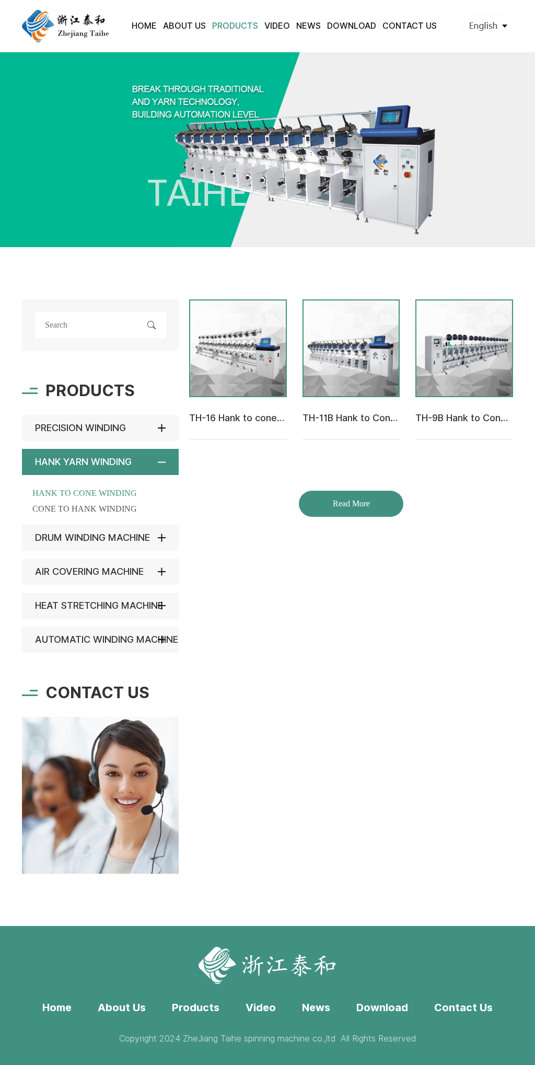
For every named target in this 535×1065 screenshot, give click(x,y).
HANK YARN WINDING (83, 461)
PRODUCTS (235, 26)
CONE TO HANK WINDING (84, 508)
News (316, 1007)
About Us (122, 1007)
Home (57, 1007)
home (144, 26)
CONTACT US (409, 26)
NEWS (308, 26)
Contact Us (463, 1007)
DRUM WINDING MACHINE (92, 537)
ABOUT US (184, 26)
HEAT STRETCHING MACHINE (99, 605)
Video (261, 1007)
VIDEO (277, 26)
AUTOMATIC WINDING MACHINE (106, 639)
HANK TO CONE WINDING (84, 493)
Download (382, 1007)
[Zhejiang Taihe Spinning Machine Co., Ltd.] (66, 26)
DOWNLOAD (351, 26)
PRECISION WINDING (80, 427)
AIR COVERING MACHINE (89, 571)
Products (195, 1007)
